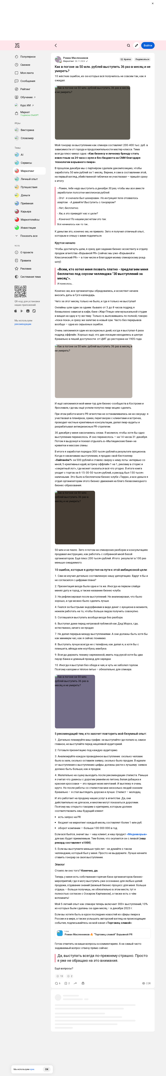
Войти (148, 45)
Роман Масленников (75, 57)
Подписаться (142, 59)
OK (46, 1069)
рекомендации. (23, 324)
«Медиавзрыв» (137, 834)
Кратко (127, 59)
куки (32, 1069)
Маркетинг (68, 61)
